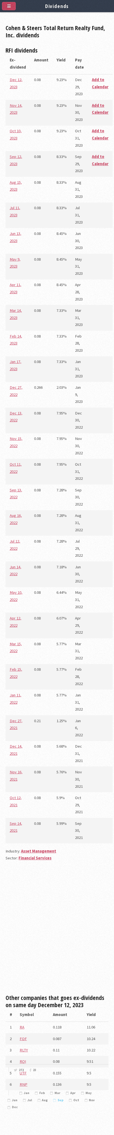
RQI (23, 1061)
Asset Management (38, 851)
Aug (45, 1100)
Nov (92, 1100)
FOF (23, 1038)
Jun (14, 1100)
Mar (57, 1093)
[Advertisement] (57, 930)
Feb (42, 1093)
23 (34, 1070)
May (89, 1093)
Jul (29, 1100)
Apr (73, 1093)
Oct (76, 1100)
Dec (15, 1107)
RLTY (24, 1050)
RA (22, 1027)
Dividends (57, 5)
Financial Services (35, 858)
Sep (60, 1100)
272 (21, 1070)
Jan (26, 1093)
